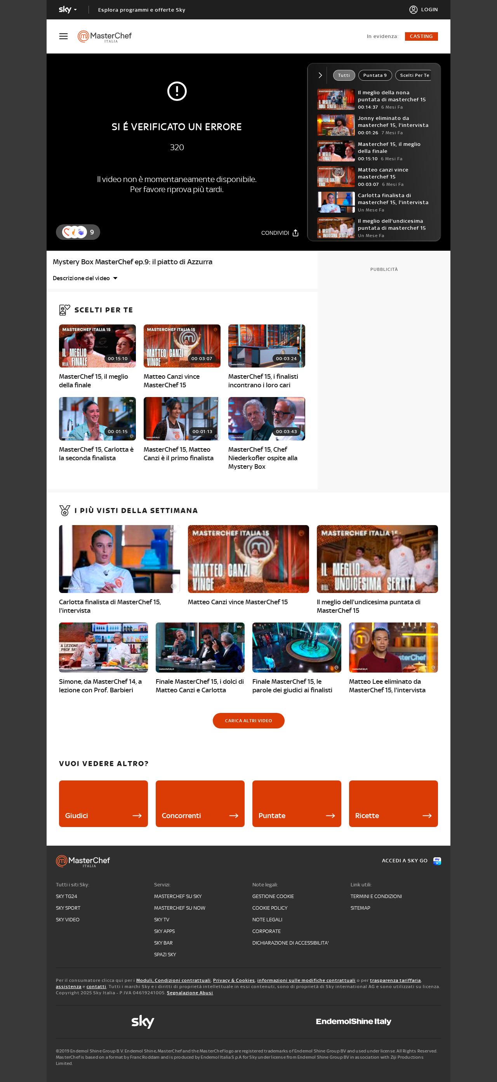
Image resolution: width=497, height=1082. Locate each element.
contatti (96, 986)
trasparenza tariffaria (395, 980)
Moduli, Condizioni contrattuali (173, 980)
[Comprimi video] (322, 75)
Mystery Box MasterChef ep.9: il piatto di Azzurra (132, 261)
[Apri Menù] (68, 36)
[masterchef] (108, 36)
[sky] (143, 1022)
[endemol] (354, 1021)
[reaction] (81, 232)
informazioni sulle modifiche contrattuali (306, 980)
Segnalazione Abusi (190, 992)
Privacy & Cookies (234, 980)
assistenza (69, 986)
